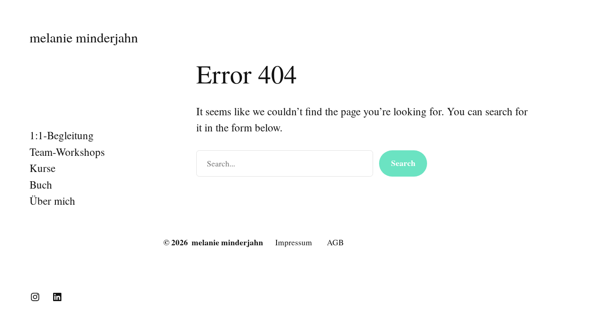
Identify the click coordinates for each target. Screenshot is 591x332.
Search (403, 163)
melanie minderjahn (84, 37)
